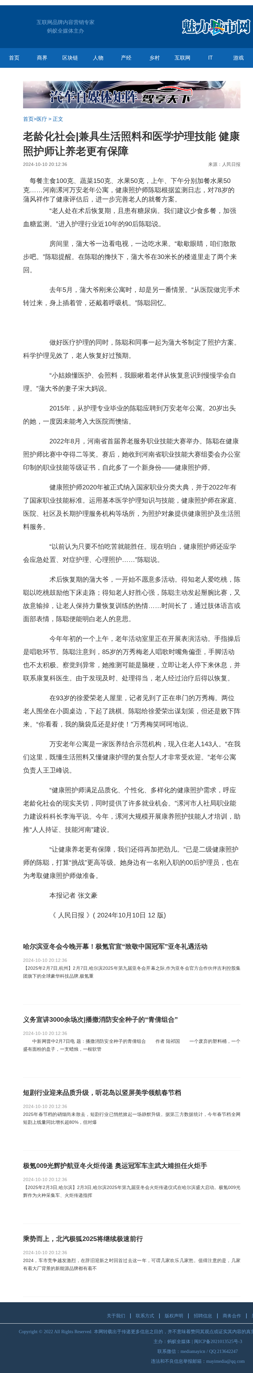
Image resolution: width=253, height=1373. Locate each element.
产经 (126, 58)
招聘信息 (203, 1315)
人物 (98, 58)
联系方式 (145, 1315)
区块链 (70, 58)
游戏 (238, 58)
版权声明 (174, 1315)
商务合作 (232, 1315)
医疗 (42, 119)
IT (210, 58)
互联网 (182, 58)
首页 (14, 58)
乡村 (154, 58)
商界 (42, 58)
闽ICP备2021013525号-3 (218, 1341)
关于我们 (116, 1315)
